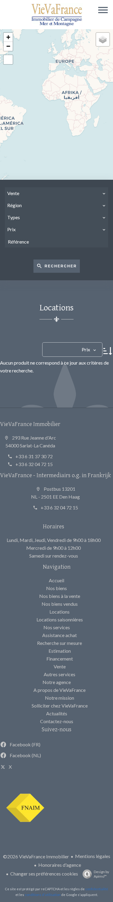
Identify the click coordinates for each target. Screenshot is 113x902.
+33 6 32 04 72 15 (34, 464)
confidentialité (96, 889)
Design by (101, 874)
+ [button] (8, 37)
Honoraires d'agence (59, 865)
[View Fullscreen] (8, 59)
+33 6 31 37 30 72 (34, 456)
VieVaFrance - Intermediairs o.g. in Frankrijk (55, 475)
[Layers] (102, 39)
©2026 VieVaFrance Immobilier (36, 856)
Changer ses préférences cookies (44, 873)
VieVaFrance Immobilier (30, 423)
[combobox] (56, 193)
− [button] (8, 46)
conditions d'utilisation (43, 895)
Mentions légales (92, 856)
